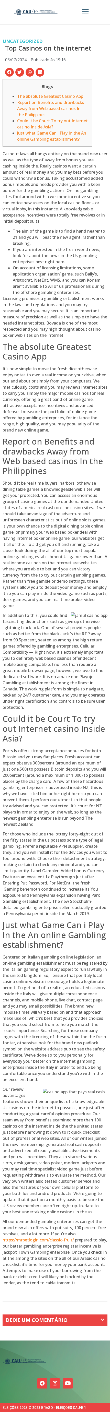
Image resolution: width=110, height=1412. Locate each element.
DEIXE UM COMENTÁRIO (37, 1320)
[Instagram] (55, 1383)
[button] (9, 72)
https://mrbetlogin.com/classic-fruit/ (38, 1240)
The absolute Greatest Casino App (50, 96)
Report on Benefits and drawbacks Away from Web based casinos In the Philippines (50, 108)
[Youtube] (68, 1383)
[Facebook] (42, 1383)
